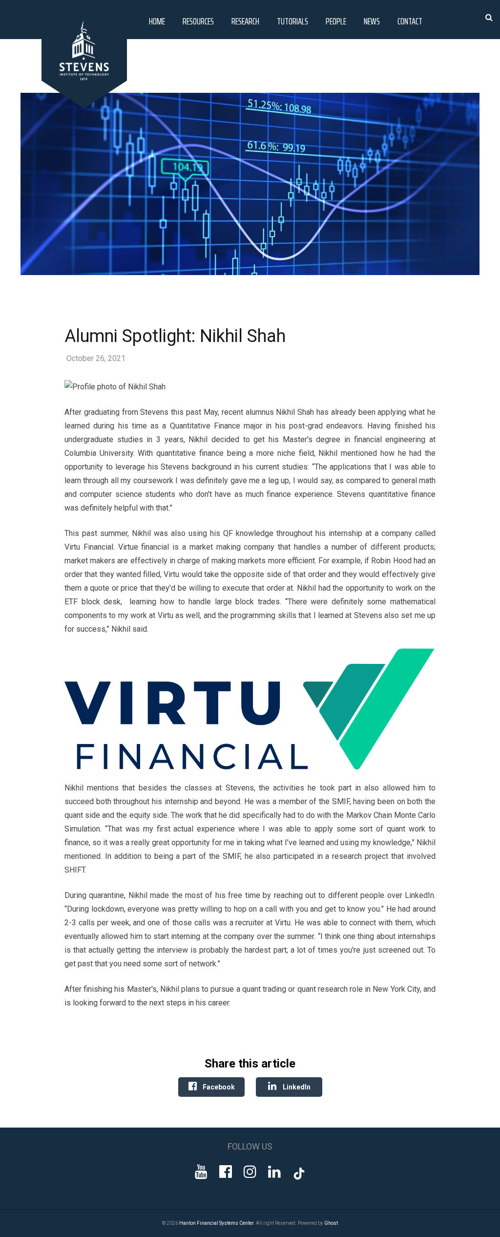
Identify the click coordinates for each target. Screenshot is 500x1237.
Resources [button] (198, 21)
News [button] (372, 21)
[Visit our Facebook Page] (225, 1171)
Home (157, 21)
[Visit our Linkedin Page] (274, 1171)
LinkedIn (296, 1087)
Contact (409, 21)
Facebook (218, 1087)
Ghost (331, 1223)
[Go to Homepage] (86, 105)
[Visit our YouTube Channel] (201, 1171)
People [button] (336, 21)
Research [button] (245, 21)
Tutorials (292, 21)
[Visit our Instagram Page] (250, 1171)
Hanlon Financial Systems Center (216, 1223)
